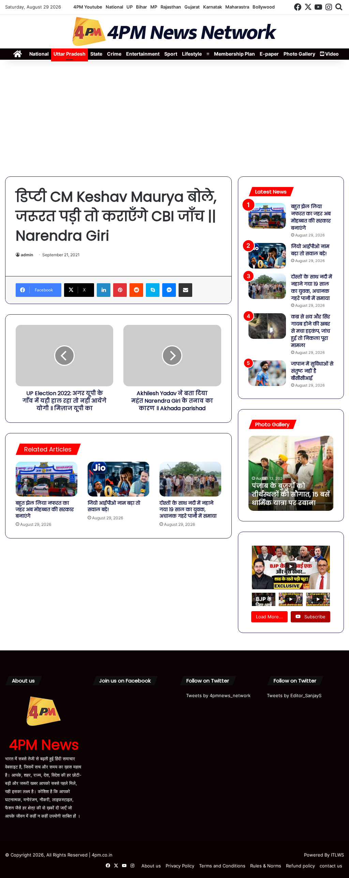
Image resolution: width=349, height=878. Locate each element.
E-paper (269, 54)
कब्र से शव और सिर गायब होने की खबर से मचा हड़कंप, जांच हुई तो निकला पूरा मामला (310, 331)
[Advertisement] (174, 118)
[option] (291, 473)
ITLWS (337, 855)
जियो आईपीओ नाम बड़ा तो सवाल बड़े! (114, 506)
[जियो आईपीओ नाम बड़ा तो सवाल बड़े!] (118, 479)
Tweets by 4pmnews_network (218, 695)
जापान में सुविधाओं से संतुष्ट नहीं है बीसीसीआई (312, 371)
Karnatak (212, 7)
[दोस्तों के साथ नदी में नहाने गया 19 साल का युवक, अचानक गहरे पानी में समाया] (190, 479)
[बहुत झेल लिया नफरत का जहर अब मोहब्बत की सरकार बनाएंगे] (46, 479)
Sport (170, 54)
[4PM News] (174, 31)
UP (129, 7)
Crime (114, 54)
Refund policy (300, 865)
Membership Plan (234, 54)
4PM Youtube (87, 7)
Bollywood (264, 7)
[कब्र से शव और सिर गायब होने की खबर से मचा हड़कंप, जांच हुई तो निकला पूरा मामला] (267, 326)
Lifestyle (192, 54)
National (114, 7)
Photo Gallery (299, 54)
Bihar (141, 7)
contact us (331, 865)
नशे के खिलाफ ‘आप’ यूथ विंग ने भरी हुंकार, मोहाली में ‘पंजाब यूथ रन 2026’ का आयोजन (289, 490)
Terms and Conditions (222, 865)
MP (153, 7)
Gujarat (192, 7)
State (96, 54)
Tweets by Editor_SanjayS (294, 695)
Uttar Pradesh (70, 54)
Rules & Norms (265, 865)
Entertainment (143, 54)
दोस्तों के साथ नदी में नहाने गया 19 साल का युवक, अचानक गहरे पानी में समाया (188, 509)
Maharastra (237, 7)
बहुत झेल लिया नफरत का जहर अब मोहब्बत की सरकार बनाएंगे (45, 509)
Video (331, 54)
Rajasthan (171, 7)
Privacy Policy (180, 865)
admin (27, 254)
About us (151, 865)
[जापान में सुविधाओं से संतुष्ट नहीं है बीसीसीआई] (267, 373)
